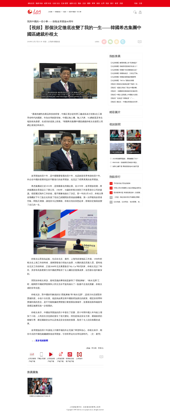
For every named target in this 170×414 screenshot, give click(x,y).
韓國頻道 (57, 12)
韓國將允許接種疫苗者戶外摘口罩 (39, 396)
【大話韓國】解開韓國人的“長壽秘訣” (123, 63)
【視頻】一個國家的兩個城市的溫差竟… (124, 91)
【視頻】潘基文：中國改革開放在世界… (124, 102)
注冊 (140, 3)
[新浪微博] (104, 41)
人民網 (50, 12)
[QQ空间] (116, 41)
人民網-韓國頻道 (54, 42)
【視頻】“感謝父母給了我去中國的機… (124, 88)
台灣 (102, 3)
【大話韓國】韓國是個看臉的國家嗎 (123, 77)
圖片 (112, 3)
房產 (121, 3)
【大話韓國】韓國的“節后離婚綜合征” (123, 70)
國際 (88, 3)
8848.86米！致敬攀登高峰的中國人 (125, 162)
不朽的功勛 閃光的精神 (122, 183)
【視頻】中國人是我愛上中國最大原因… (124, 95)
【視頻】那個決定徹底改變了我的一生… (124, 84)
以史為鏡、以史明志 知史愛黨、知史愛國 (129, 202)
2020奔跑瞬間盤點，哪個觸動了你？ (125, 159)
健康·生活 (73, 3)
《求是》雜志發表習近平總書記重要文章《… (130, 197)
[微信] (110, 41)
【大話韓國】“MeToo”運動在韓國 (122, 80)
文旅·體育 (64, 3)
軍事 (93, 3)
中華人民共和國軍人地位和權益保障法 (127, 188)
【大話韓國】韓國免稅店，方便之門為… (124, 73)
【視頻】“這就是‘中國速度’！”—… (122, 98)
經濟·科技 (47, 3)
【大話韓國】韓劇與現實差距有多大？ (124, 66)
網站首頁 (31, 3)
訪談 (84, 3)
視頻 (107, 3)
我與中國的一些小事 (75, 12)
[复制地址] (122, 41)
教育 (116, 3)
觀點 (79, 3)
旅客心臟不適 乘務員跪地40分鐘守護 (126, 166)
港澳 (98, 3)
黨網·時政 (39, 3)
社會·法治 (56, 3)
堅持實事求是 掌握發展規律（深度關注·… (129, 192)
